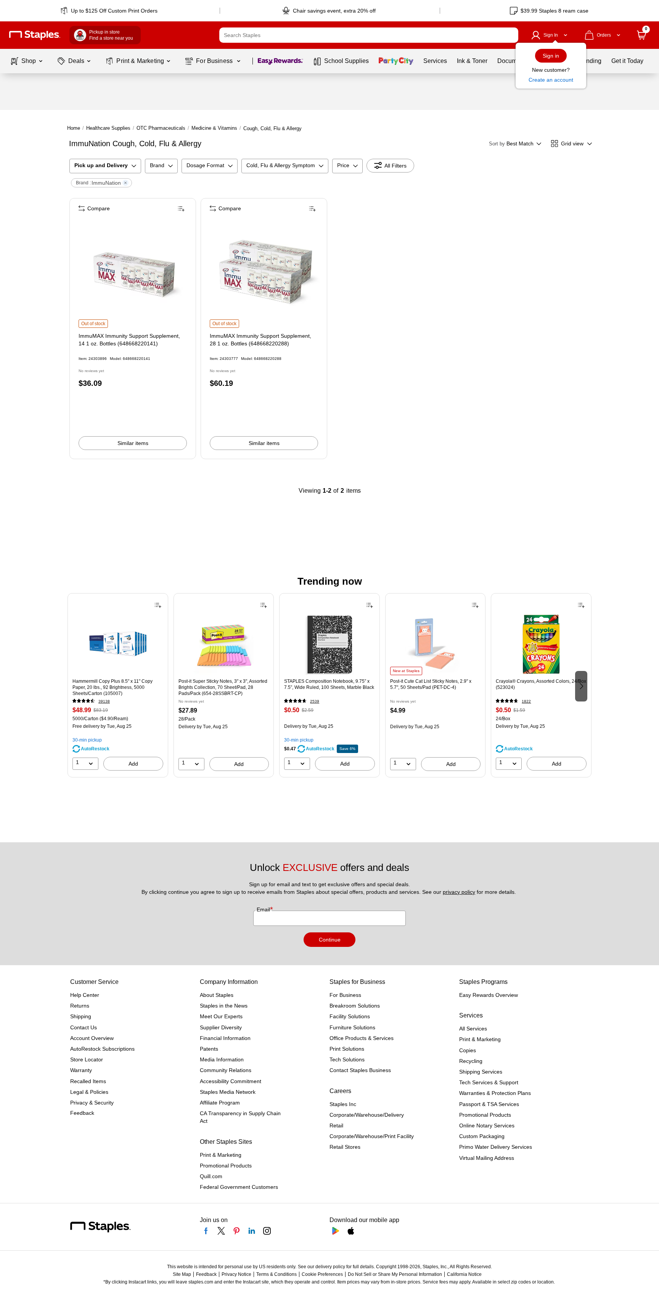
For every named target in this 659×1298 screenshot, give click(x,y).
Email (264, 909)
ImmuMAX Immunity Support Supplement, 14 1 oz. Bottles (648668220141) (129, 340)
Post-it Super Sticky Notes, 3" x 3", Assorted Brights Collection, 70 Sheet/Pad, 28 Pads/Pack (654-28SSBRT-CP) (222, 687)
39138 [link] (104, 701)
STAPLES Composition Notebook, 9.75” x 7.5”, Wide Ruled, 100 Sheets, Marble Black (329, 684)
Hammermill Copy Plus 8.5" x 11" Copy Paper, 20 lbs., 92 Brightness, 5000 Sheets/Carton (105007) (112, 687)
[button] (510, 35)
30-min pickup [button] (87, 740)
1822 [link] (526, 701)
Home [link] (73, 128)
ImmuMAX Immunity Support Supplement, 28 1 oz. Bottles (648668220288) (260, 340)
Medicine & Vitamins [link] (214, 128)
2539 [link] (314, 701)
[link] (109, 10)
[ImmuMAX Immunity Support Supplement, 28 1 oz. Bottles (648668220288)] (265, 273)
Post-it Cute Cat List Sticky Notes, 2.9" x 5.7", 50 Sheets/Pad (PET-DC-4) (430, 684)
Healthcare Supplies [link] (108, 128)
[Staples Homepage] (34, 35)
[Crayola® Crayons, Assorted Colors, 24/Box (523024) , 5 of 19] (541, 644)
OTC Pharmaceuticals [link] (161, 128)
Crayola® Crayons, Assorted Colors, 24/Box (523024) (541, 684)
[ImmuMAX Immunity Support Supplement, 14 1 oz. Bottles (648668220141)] (133, 273)
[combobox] (368, 35)
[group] (118, 685)
